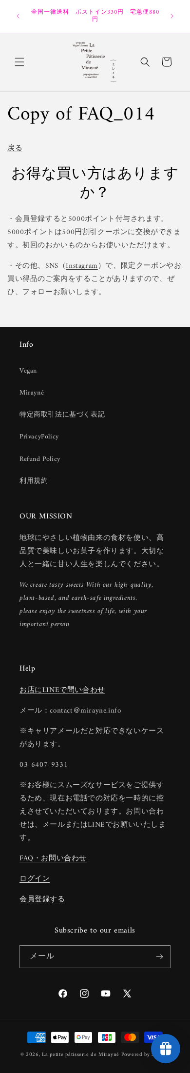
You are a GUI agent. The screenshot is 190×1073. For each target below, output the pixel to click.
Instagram (81, 266)
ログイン (34, 879)
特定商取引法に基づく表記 (62, 415)
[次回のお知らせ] (172, 16)
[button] (19, 62)
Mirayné (31, 393)
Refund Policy (39, 459)
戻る (14, 148)
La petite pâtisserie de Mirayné (80, 1054)
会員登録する (42, 899)
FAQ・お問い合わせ (53, 858)
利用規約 (33, 481)
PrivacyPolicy (39, 437)
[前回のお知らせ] (18, 16)
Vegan (28, 371)
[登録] (159, 956)
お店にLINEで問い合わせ (62, 690)
